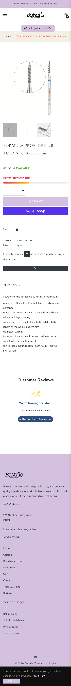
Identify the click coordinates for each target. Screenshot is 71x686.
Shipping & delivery (13, 620)
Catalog (7, 555)
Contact (7, 580)
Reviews (7, 593)
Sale (5, 574)
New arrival (9, 567)
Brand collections (12, 561)
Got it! (11, 681)
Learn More (39, 676)
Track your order (12, 587)
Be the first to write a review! (35, 419)
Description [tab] (11, 285)
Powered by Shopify (45, 663)
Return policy (10, 614)
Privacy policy (10, 627)
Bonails (29, 663)
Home (8, 36)
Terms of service (12, 633)
